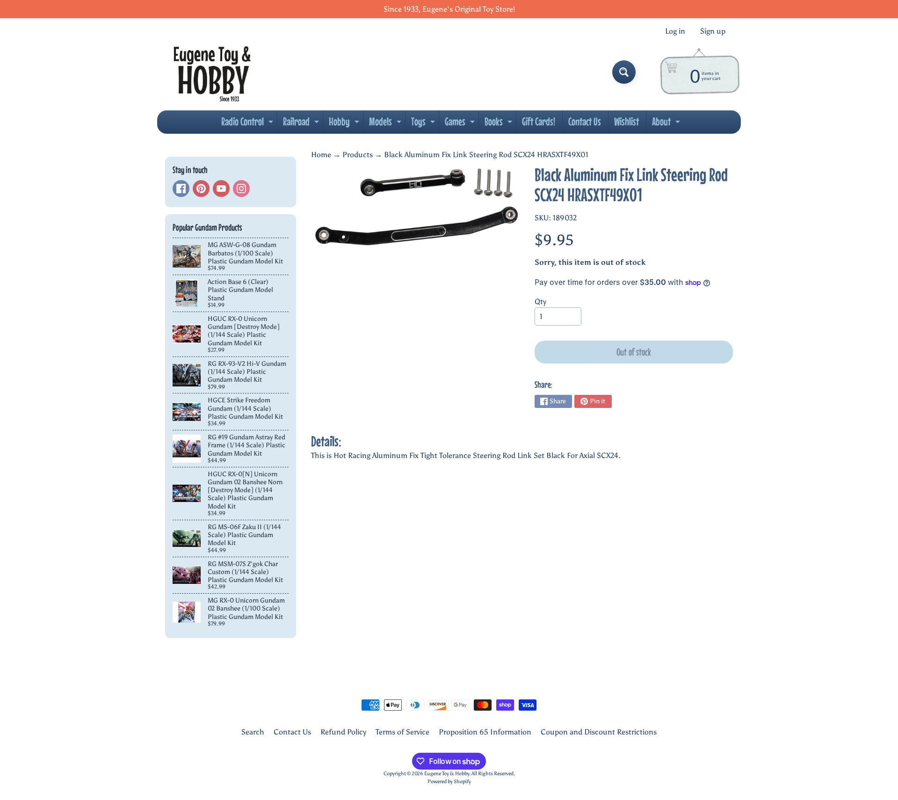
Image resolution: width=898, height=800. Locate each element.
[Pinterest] (201, 188)
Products (357, 154)
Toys (424, 124)
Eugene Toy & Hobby (446, 773)
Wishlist (626, 121)
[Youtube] (221, 188)
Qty (540, 301)
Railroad (302, 124)
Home (321, 154)
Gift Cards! (538, 121)
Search (252, 731)
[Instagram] (241, 188)
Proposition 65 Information (485, 731)
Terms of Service (402, 731)
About (667, 124)
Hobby (345, 124)
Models (386, 124)
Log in (675, 31)
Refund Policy (343, 731)
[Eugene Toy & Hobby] (212, 72)
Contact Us (584, 121)
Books (499, 124)
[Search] (624, 72)
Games (461, 124)
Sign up (712, 31)
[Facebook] (181, 188)
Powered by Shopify (449, 781)
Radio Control (248, 124)
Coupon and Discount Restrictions (599, 731)
